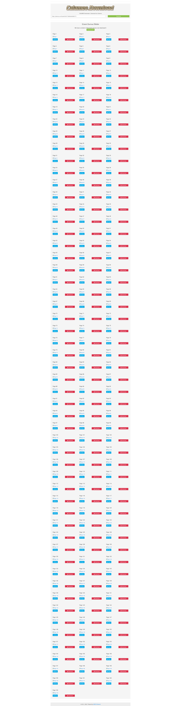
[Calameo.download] (90, 8)
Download (118, 16)
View (56, 39)
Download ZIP (90, 29)
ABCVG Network (97, 704)
